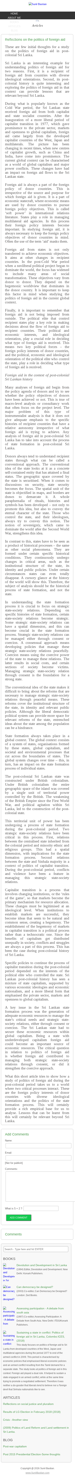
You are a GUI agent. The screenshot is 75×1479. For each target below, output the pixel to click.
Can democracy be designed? (35, 1287)
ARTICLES (14, 26)
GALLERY (14, 34)
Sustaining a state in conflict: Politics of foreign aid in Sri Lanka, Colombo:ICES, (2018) (41, 1336)
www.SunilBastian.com (37, 1472)
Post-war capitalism (15, 1446)
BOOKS (14, 22)
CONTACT (14, 39)
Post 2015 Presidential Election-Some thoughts (31, 1454)
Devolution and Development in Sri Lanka (42, 1265)
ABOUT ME (14, 17)
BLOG (14, 30)
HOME (14, 13)
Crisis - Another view (15, 1419)
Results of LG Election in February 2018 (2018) (32, 1411)
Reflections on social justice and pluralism (28, 1403)
